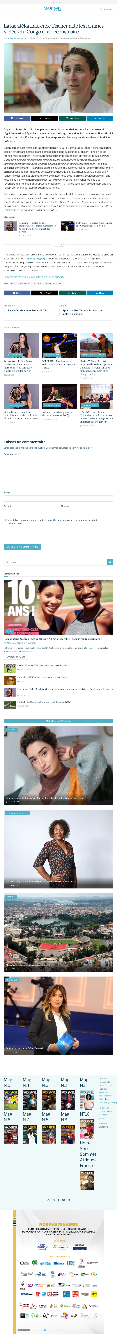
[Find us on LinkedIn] (69, 1200)
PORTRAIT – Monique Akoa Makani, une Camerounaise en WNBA (94, 224)
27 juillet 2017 (34, 38)
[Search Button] (110, 562)
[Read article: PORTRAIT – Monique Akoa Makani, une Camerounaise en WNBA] (67, 226)
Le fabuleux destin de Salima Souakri (24, 1048)
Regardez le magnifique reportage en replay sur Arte (34, 277)
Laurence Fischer (53, 283)
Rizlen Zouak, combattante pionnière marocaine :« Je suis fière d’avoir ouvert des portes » (21, 415)
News (10, 631)
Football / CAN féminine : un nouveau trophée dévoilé (42, 677)
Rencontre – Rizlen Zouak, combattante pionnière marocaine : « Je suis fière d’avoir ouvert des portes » (37, 227)
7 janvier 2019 (13, 885)
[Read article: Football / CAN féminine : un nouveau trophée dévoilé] (10, 680)
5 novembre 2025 (50, 419)
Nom (7, 492)
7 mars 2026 (86, 378)
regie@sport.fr (105, 1096)
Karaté (37, 283)
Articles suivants (17, 657)
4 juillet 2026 (25, 681)
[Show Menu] (5, 9)
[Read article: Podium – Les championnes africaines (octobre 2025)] (59, 396)
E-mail (8, 506)
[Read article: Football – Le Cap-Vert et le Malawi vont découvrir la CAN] (10, 705)
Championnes (51, 38)
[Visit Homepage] (53, 9)
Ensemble (12, 980)
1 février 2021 (13, 1052)
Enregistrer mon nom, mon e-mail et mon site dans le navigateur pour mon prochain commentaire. (52, 522)
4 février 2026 (11, 422)
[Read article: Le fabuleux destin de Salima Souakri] (58, 1016)
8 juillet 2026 (25, 669)
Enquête (11, 897)
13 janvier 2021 (13, 969)
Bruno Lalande (106, 1085)
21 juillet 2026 (29, 643)
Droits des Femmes (21, 283)
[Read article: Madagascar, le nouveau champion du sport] (58, 932)
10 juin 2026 (82, 229)
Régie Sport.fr (105, 1092)
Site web (65, 506)
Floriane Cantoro (14, 38)
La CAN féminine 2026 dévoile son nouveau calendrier (42, 665)
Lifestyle (12, 730)
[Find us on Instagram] (54, 1200)
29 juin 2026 (25, 235)
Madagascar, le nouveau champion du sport (28, 965)
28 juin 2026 (24, 706)
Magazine (85, 38)
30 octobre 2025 (88, 426)
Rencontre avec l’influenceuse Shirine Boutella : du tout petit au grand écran (44, 798)
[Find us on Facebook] (58, 1200)
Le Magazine (106, 9)
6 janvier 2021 (13, 802)
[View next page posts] (61, 244)
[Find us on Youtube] (63, 1200)
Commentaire (12, 454)
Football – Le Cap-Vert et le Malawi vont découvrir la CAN (44, 702)
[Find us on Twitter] (48, 1200)
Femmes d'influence (69, 38)
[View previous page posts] (56, 244)
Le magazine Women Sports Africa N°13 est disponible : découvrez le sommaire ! (52, 638)
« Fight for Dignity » (36, 258)
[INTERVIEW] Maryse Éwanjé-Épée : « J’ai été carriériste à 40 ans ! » (41, 881)
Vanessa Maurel (13, 643)
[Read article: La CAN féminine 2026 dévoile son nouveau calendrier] (10, 668)
